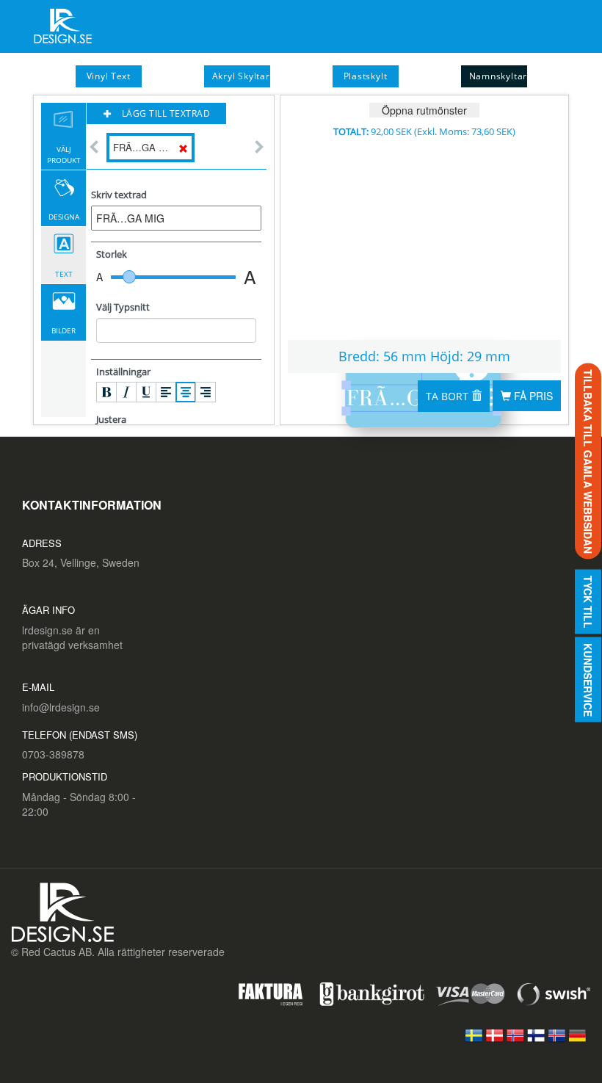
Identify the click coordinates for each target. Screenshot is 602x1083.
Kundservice (588, 679)
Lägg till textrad (164, 113)
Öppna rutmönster (424, 110)
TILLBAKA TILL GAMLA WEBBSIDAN (588, 461)
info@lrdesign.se (61, 707)
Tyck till (588, 601)
